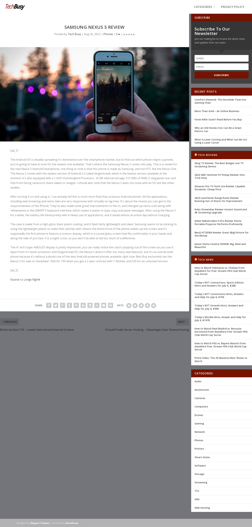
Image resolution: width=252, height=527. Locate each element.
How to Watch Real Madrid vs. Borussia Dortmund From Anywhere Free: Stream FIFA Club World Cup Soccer (221, 331)
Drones (199, 415)
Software (200, 465)
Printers (199, 448)
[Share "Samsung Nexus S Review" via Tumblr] (69, 305)
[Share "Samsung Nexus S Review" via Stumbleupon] (96, 305)
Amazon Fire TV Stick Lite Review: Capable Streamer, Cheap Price (220, 188)
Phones (108, 34)
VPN (197, 499)
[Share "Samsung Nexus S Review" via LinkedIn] (83, 305)
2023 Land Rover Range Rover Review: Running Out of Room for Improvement (218, 199)
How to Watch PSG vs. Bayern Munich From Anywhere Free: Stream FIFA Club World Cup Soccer (221, 346)
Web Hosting (202, 507)
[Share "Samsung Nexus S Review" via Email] (103, 305)
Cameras (200, 398)
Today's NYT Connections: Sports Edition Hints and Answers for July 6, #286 (219, 284)
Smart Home (202, 457)
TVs (197, 490)
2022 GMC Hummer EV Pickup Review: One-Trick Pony (220, 176)
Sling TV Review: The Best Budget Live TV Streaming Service (219, 165)
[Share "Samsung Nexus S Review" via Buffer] (90, 305)
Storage (199, 474)
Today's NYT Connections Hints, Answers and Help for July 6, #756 (219, 295)
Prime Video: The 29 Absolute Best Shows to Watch (221, 359)
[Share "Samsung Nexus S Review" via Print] (110, 305)
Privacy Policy (232, 7)
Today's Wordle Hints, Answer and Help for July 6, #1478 (220, 318)
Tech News (206, 259)
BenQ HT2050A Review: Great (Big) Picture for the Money (222, 234)
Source (14, 279)
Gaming (199, 423)
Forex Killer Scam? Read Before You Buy (218, 119)
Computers (201, 406)
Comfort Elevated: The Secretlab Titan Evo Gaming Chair (220, 101)
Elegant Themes (40, 523)
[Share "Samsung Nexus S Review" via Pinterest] (76, 305)
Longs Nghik (32, 279)
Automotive (202, 389)
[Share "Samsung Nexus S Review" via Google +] (62, 305)
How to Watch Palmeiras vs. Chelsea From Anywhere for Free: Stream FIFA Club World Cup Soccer (220, 271)
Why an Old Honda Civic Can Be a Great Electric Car (218, 129)
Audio (198, 381)
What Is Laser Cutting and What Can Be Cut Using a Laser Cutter (221, 141)
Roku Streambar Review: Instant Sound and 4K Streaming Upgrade (221, 211)
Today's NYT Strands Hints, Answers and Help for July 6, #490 (219, 307)
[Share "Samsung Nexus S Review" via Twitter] (55, 305)
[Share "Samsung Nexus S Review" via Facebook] (48, 305)
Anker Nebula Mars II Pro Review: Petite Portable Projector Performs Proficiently (219, 222)
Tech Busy (74, 34)
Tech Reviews (207, 155)
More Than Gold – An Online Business (217, 111)
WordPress (72, 523)
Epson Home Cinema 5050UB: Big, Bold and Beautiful (220, 245)
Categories (203, 7)
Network (200, 431)
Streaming (201, 482)
